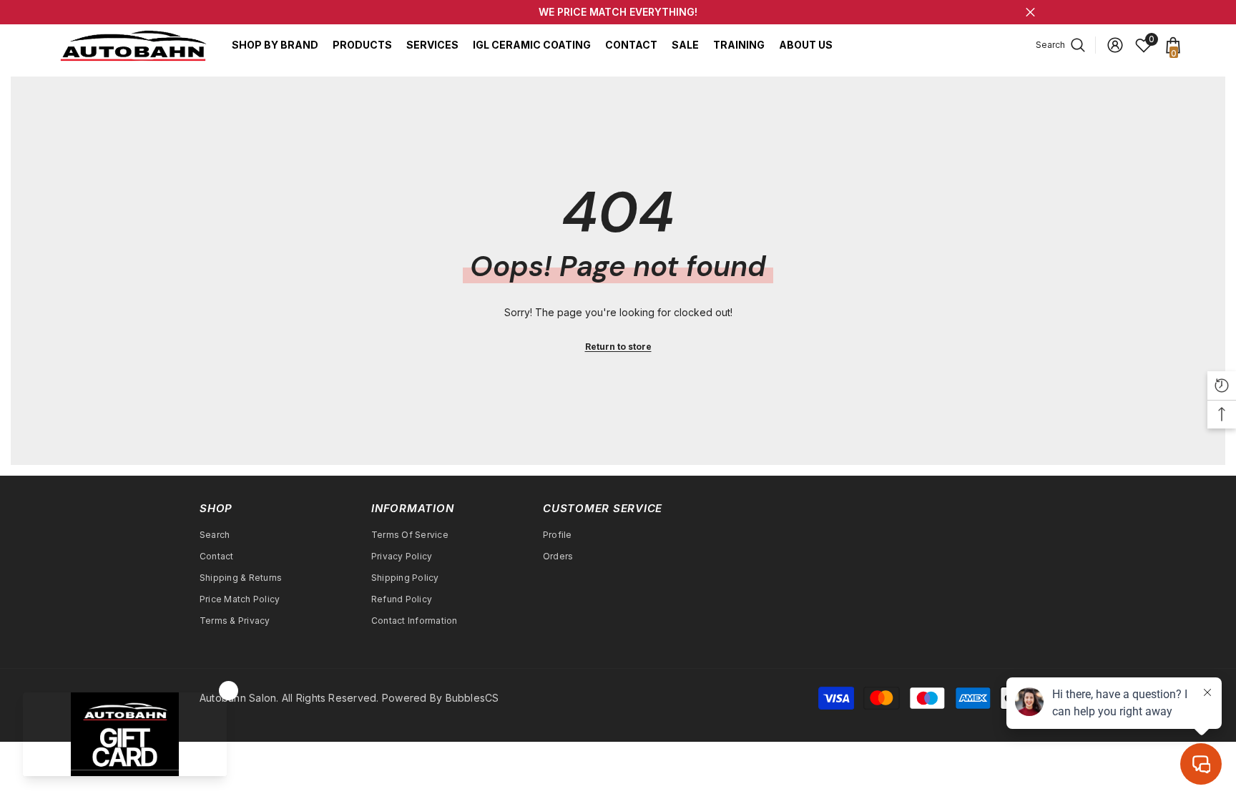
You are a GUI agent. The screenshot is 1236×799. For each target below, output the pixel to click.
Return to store (618, 346)
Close (1030, 12)
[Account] (1115, 45)
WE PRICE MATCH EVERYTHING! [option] (618, 12)
